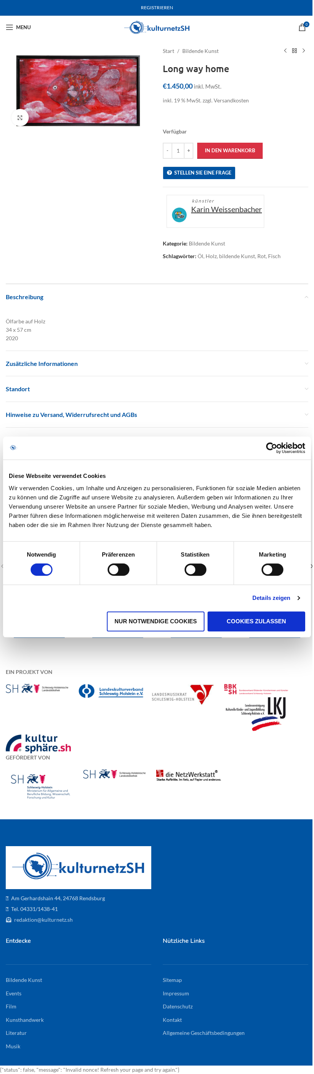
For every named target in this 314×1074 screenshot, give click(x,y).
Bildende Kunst (200, 51)
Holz (211, 256)
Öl (200, 256)
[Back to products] (294, 51)
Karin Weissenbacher (226, 209)
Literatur (16, 1033)
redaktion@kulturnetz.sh (43, 919)
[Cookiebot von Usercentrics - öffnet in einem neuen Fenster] (271, 448)
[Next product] (303, 51)
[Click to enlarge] (20, 117)
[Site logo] (157, 26)
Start (168, 51)
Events (13, 993)
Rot (261, 256)
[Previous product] (285, 51)
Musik (13, 1046)
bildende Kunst (237, 256)
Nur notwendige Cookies (155, 621)
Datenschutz (178, 1006)
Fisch (274, 256)
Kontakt (172, 1019)
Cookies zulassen (256, 621)
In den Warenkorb (230, 150)
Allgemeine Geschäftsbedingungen (204, 1033)
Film (11, 1006)
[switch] (118, 569)
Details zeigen (271, 598)
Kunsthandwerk (25, 1019)
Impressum (176, 993)
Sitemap (172, 980)
